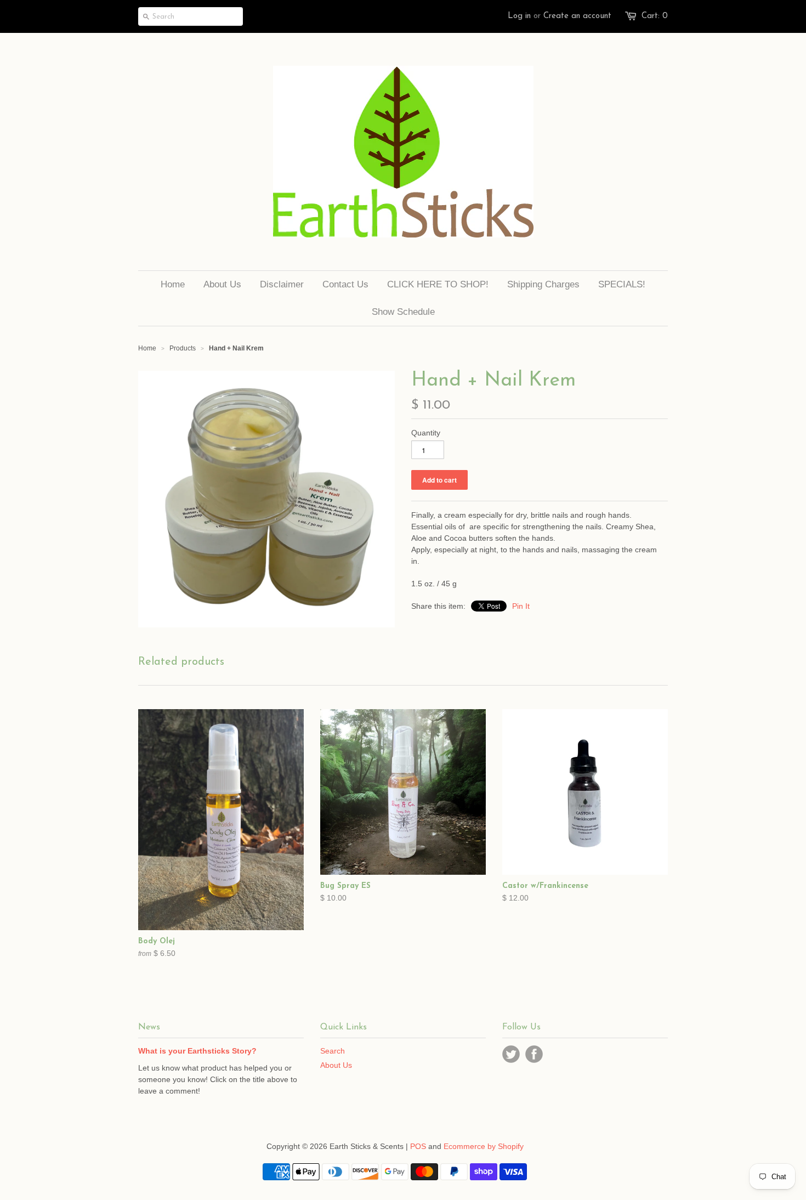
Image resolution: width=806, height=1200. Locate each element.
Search (332, 1050)
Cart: (655, 16)
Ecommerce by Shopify (484, 1146)
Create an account (577, 16)
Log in (519, 16)
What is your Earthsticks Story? (197, 1050)
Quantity (425, 432)
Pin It (521, 606)
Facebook (534, 1054)
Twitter (511, 1054)
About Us (336, 1065)
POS (418, 1146)
